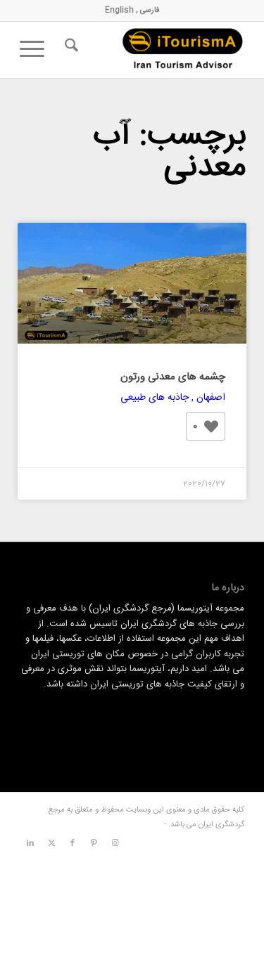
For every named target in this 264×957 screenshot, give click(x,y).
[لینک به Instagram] (114, 843)
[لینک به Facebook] (72, 843)
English (119, 10)
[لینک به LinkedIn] (30, 843)
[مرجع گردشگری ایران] (154, 50)
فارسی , (147, 10)
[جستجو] (69, 50)
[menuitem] (69, 50)
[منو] (37, 50)
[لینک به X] (51, 843)
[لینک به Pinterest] (93, 843)
